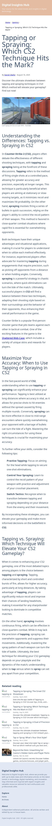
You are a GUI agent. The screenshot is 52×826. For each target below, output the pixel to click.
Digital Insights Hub (15, 5)
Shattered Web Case (13, 338)
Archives (5, 799)
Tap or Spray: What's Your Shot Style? (30, 737)
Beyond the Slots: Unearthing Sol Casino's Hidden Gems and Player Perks (31, 751)
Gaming (15, 22)
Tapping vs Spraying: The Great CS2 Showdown (29, 692)
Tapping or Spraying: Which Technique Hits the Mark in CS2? (30, 708)
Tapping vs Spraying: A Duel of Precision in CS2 (31, 723)
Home (7, 22)
